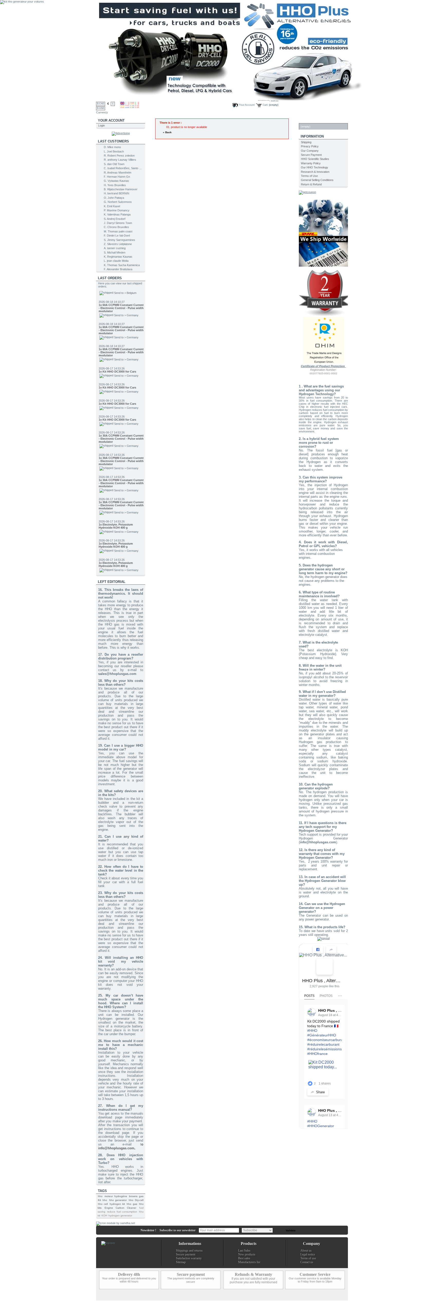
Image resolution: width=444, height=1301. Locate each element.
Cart (305, 120)
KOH (104, 1215)
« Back (167, 132)
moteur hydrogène (116, 1196)
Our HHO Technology (314, 167)
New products (246, 1254)
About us (306, 1250)
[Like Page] (318, 949)
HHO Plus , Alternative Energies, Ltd (322, 980)
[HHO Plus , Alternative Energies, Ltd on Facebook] (324, 966)
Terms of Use (309, 175)
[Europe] (323, 362)
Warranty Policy (311, 163)
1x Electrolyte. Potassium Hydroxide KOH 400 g (116, 506)
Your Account (247, 104)
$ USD (100, 108)
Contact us (306, 1262)
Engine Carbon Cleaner (120, 1207)
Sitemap (181, 1262)
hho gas (132, 1204)
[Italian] (137, 103)
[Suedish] (132, 107)
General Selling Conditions (317, 180)
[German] (132, 103)
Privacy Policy (310, 146)
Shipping (306, 142)
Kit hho (102, 1200)
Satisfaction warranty (189, 1258)
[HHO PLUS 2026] (231, 99)
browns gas (136, 1196)
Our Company (310, 150)
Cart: (265, 104)
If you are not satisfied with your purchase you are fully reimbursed (253, 1280)
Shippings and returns (189, 1250)
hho (100, 1196)
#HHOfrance (317, 1054)
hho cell (103, 1204)
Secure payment (185, 1254)
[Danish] (137, 107)
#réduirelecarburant (323, 1044)
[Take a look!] (323, 265)
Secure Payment (311, 154)
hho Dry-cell (136, 1200)
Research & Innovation (315, 171)
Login (101, 125)
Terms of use (308, 1258)
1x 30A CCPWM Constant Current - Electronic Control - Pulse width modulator (121, 418)
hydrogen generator (120, 1215)
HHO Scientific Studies (315, 158)
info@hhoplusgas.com (116, 1148)
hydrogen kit (117, 1204)
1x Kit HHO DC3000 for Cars (117, 351)
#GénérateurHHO (321, 1035)
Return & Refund (311, 184)
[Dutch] (127, 107)
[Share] (331, 949)
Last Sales (244, 1250)
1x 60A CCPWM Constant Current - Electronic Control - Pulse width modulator (121, 310)
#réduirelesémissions (324, 1049)
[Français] (127, 103)
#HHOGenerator (320, 1126)
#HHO (312, 1030)
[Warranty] (324, 315)
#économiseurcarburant (326, 1040)
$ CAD (100, 103)
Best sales (244, 1258)
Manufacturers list (249, 1262)
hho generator (118, 1200)
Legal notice (307, 1254)
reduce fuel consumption (122, 1211)
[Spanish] (122, 107)
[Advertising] (121, 133)
